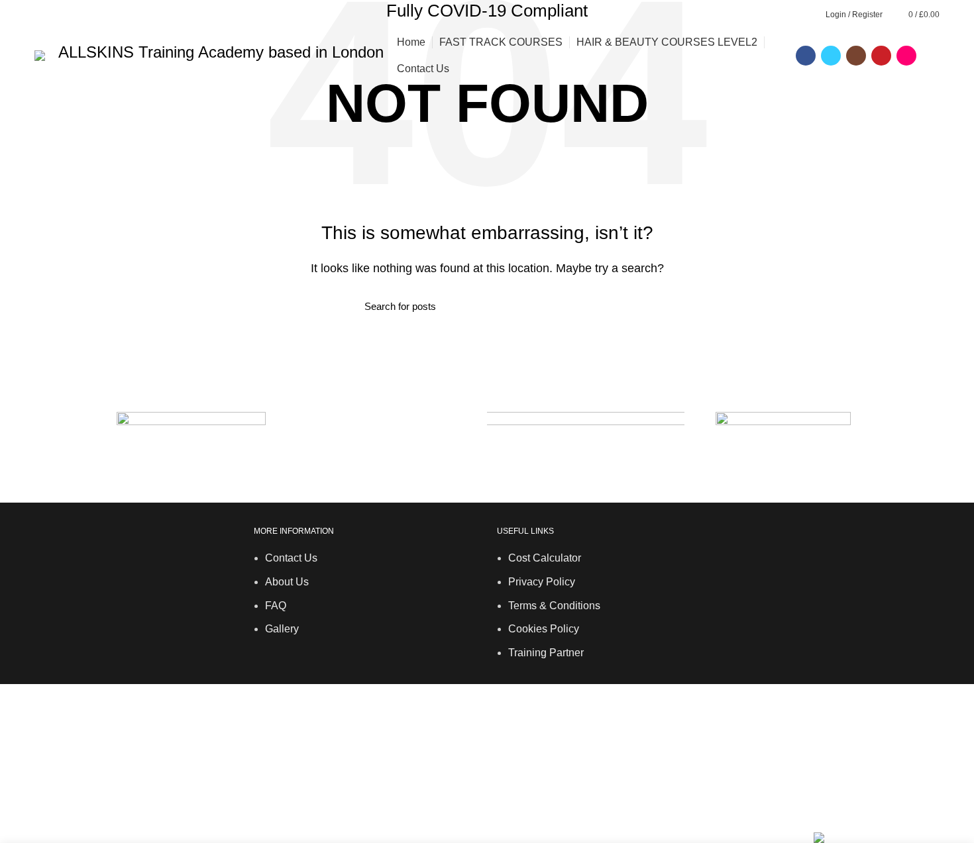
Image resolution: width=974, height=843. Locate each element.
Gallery (282, 628)
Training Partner (546, 652)
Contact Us (291, 558)
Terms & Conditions (554, 605)
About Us (287, 581)
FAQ (275, 605)
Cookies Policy (543, 628)
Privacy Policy (541, 581)
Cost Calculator (544, 558)
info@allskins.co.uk (487, 713)
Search (601, 306)
